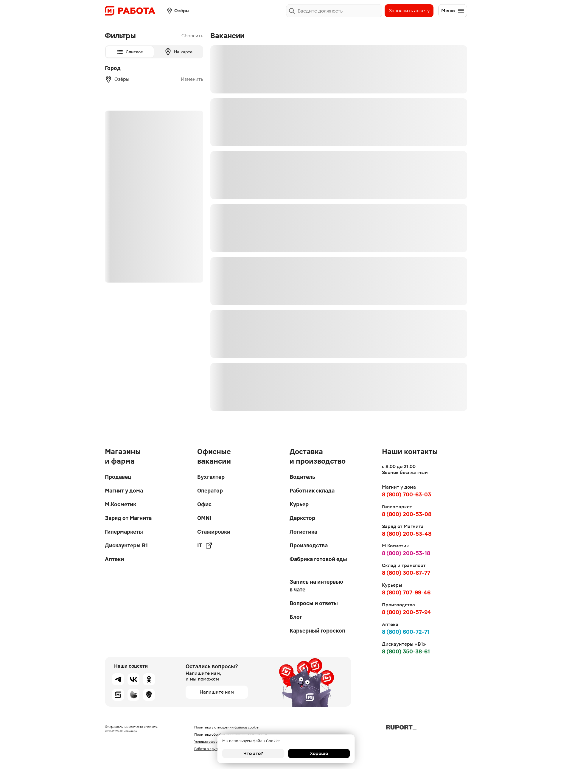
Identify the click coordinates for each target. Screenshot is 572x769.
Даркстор (302, 518)
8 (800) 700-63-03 (406, 494)
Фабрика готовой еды (318, 559)
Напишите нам (217, 692)
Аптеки (114, 559)
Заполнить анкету (409, 10)
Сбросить (192, 35)
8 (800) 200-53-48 (406, 534)
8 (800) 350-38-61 (406, 651)
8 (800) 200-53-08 (406, 514)
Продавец (118, 477)
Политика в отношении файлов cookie (226, 727)
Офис (204, 504)
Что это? (253, 753)
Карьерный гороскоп (317, 630)
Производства (309, 545)
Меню (448, 10)
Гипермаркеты (124, 532)
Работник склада (312, 490)
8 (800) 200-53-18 (406, 553)
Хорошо (319, 753)
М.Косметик (120, 504)
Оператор (210, 490)
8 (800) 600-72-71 (406, 632)
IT (199, 545)
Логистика (303, 532)
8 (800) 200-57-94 (406, 612)
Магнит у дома (124, 490)
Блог (296, 617)
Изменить (192, 79)
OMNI (204, 518)
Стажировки (213, 532)
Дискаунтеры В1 (126, 545)
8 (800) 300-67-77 (406, 573)
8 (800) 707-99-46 (406, 592)
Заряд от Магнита (128, 518)
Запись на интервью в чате (316, 586)
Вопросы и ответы (314, 603)
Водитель (302, 477)
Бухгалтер (211, 477)
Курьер (299, 504)
